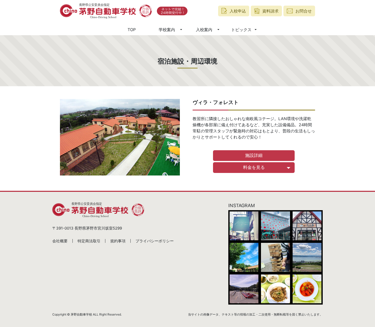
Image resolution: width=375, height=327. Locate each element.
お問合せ (303, 11)
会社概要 (60, 240)
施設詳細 (253, 155)
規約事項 (118, 240)
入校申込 (238, 11)
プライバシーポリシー (154, 240)
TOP (132, 29)
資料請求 (270, 11)
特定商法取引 (89, 240)
